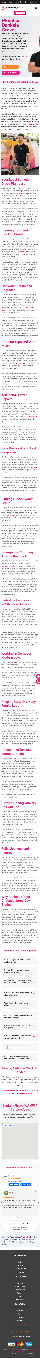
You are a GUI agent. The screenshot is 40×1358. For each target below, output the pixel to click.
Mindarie (29, 1093)
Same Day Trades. (12, 1349)
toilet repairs (33, 416)
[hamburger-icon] (36, 8)
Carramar (5, 1091)
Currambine (13, 1091)
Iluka (26, 1091)
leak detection (13, 515)
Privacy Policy (20, 1351)
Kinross (21, 1091)
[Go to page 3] (21, 1217)
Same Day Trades (14, 1176)
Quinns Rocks (20, 1093)
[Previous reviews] (1, 1202)
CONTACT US (20, 1325)
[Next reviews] (38, 1202)
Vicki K (11, 1193)
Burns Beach (33, 1091)
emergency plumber (8, 566)
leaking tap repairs (18, 363)
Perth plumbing (18, 193)
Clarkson (11, 1093)
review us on (25, 1184)
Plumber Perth (26, 1237)
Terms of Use (33, 1349)
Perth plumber (33, 124)
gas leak (34, 467)
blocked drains (25, 252)
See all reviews (14, 1184)
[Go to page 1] (18, 1217)
